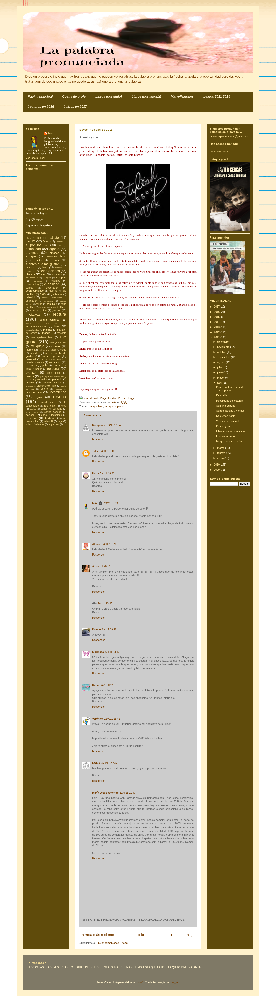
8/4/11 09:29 (109, 629)
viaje (60, 421)
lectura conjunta (49, 319)
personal (53, 368)
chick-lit (30, 274)
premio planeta (52, 382)
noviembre (223, 346)
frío (45, 310)
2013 (217, 327)
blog (44, 267)
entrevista (48, 301)
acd (60, 245)
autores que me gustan (43, 264)
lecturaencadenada (36, 326)
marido (46, 332)
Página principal (40, 96)
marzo (221, 447)
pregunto (57, 379)
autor (39, 260)
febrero (221, 452)
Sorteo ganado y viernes (230, 410)
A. (93, 566)
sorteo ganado (53, 412)
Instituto (53, 237)
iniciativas (33, 314)
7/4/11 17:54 (113, 425)
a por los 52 (37, 245)
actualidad (33, 249)
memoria (31, 349)
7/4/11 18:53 (110, 503)
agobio (54, 249)
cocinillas (57, 274)
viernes (40, 424)
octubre (222, 352)
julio (220, 367)
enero (220, 458)
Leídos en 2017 (75, 106)
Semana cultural (225, 405)
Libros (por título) (108, 96)
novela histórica (35, 362)
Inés (94, 503)
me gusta (110, 406)
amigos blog (96, 406)
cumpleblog (32, 284)
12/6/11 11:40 (127, 792)
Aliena (96, 544)
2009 (217, 469)
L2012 (30, 241)
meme (56, 346)
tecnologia (57, 415)
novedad (31, 359)
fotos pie (34, 310)
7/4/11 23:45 (105, 603)
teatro (44, 415)
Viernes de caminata (228, 421)
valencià (48, 421)
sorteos (30, 414)
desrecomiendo (35, 290)
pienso (31, 372)
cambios (30, 271)
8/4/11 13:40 (112, 651)
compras (61, 277)
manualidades (32, 330)
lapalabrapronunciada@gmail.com (229, 136)
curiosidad (51, 284)
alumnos (32, 252)
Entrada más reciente (96, 935)
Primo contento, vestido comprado (230, 389)
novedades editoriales (52, 359)
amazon (54, 252)
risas (63, 405)
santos (33, 409)
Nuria (95, 473)
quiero (44, 388)
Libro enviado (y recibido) (230, 431)
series (44, 408)
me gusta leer (58, 342)
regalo (38, 397)
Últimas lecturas (225, 436)
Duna (95, 685)
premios (29, 386)
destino (53, 290)
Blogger (174, 982)
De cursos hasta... (227, 415)
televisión (31, 418)
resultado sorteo (47, 402)
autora (55, 260)
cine (43, 274)
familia (51, 303)
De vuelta (221, 395)
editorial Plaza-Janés (52, 298)
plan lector (54, 372)
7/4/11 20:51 (103, 566)
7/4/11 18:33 (107, 473)
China (28, 238)
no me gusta (50, 356)
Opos (46, 241)
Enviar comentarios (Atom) (112, 942)
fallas (39, 304)
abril (220, 382)
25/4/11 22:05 (109, 762)
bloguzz (58, 268)
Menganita (98, 425)
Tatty (95, 451)
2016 (217, 311)
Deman (96, 629)
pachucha (31, 365)
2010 (217, 464)
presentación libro (47, 385)
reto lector (50, 405)
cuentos (55, 280)
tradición (50, 418)
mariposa (98, 651)
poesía (30, 376)
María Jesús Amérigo (105, 792)
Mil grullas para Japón (229, 441)
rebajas (58, 389)
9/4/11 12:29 (107, 685)
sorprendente (32, 412)
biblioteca (31, 267)
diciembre (223, 341)
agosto (221, 362)
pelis (45, 365)
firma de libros (58, 307)
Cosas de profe (74, 96)
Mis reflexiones (182, 96)
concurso (38, 281)
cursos (29, 287)
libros (57, 326)
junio (220, 372)
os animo (54, 362)
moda (63, 349)
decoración (52, 287)
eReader (58, 294)
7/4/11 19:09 (108, 544)
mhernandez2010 (48, 350)
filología (43, 307)
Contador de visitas (219, 152)
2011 (217, 337)
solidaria (57, 408)
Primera (59, 242)
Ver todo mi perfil (36, 157)
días (43, 294)
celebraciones (50, 271)
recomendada (34, 392)
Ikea (39, 237)
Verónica (97, 718)
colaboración (32, 278)
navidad (34, 353)
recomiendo (57, 392)
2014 (217, 321)
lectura (59, 314)
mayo (220, 377)
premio (121, 406)
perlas (38, 369)
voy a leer (53, 424)
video (29, 424)
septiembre (224, 357)
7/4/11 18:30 (106, 451)
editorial (30, 297)
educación (31, 300)
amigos (31, 256)
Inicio (142, 935)
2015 (217, 316)
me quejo (37, 346)
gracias (56, 310)
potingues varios (38, 379)
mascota (61, 333)
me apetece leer (42, 337)
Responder (98, 439)
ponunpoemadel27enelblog (53, 376)
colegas (47, 278)
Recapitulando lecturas (229, 400)
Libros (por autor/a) (146, 96)
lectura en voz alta (42, 323)
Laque (96, 762)
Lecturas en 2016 (41, 106)
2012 (217, 332)
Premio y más (224, 426)
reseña (59, 396)
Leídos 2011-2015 (216, 96)
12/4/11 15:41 (112, 718)
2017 (217, 306)
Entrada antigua (184, 935)
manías (47, 329)
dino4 (140, 982)
